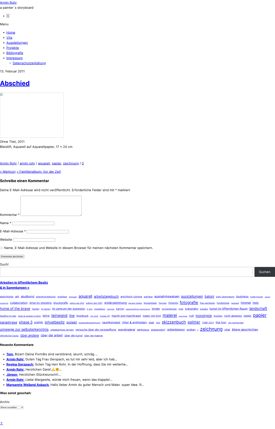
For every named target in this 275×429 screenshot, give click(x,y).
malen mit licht (152, 315)
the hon (221, 322)
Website (6, 239)
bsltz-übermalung (225, 296)
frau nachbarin (207, 303)
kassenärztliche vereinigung (138, 309)
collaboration (19, 303)
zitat (227, 329)
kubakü (204, 309)
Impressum (14, 58)
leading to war (8, 315)
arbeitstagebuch (106, 296)
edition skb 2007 (94, 303)
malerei (170, 315)
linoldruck (82, 315)
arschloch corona (131, 296)
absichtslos (6, 296)
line (72, 316)
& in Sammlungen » (14, 288)
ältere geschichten (245, 329)
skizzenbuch (174, 321)
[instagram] (8, 16)
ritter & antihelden (134, 322)
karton (120, 308)
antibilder (62, 296)
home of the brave (15, 308)
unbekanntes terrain (62, 329)
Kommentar (10, 215)
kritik (181, 309)
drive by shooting (40, 303)
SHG (158, 323)
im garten (45, 309)
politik (38, 322)
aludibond (27, 296)
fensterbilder (150, 303)
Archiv (5, 402)
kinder (156, 308)
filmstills (173, 303)
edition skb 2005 (77, 303)
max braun (183, 316)
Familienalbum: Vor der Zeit (39, 172)
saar (151, 322)
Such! (4, 264)
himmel (246, 303)
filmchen (163, 303)
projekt (71, 322)
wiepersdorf (158, 329)
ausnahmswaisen (166, 296)
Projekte (12, 48)
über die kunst (73, 335)
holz (256, 303)
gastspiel (235, 303)
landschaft (258, 308)
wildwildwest (176, 329)
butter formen (256, 297)
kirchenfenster (169, 309)
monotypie (204, 316)
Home (10, 32)
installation (99, 309)
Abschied (15, 83)
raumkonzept (111, 322)
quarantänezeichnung (89, 322)
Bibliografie (14, 53)
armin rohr (27, 163)
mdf (191, 315)
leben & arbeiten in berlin (29, 316)
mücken (218, 316)
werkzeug (143, 329)
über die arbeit (52, 335)
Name (5, 223)
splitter (194, 322)
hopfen (35, 309)
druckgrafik (60, 303)
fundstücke (223, 303)
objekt (247, 315)
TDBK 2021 (208, 322)
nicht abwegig (233, 315)
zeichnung (71, 163)
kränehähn (191, 308)
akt (17, 296)
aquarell (44, 163)
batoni (209, 296)
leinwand (59, 315)
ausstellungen (192, 296)
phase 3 (25, 322)
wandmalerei (126, 329)
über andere (29, 335)
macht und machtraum (126, 315)
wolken (191, 329)
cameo (267, 297)
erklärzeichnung (115, 303)
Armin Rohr (8, 163)
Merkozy (8, 172)
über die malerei (93, 335)
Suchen (264, 272)
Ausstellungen (17, 43)
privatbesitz (55, 322)
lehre (46, 315)
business (242, 296)
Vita (9, 37)
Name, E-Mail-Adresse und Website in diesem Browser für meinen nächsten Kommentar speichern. (78, 248)
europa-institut (135, 303)
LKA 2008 (94, 316)
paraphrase (8, 322)
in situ (89, 309)
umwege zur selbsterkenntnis (24, 329)
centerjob (4, 303)
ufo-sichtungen (236, 322)
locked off (105, 316)
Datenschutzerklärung (29, 63)
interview (110, 309)
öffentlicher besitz (9, 335)
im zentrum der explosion (68, 308)
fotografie (189, 302)
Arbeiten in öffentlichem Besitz (24, 282)
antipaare (73, 297)
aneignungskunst (46, 296)
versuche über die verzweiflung (95, 329)
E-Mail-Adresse (13, 231)
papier (56, 163)
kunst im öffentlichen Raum (229, 308)
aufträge (148, 296)
